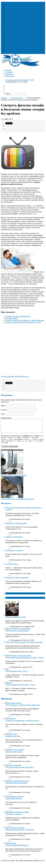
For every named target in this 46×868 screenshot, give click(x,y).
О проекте (9, 72)
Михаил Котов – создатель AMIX (13, 475)
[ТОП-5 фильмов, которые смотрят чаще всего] (13, 703)
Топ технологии (11, 19)
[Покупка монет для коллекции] (17, 628)
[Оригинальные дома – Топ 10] (7, 669)
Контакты (9, 74)
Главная (8, 70)
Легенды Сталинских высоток (17, 577)
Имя (3, 406)
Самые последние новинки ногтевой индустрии (23, 642)
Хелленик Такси (11, 564)
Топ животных (11, 7)
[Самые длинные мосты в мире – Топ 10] (8, 683)
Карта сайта (9, 76)
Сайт (3, 414)
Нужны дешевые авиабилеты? (16, 845)
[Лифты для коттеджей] (14, 750)
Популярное (10, 598)
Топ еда (8, 5)
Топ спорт (9, 17)
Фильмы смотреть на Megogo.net (17, 316)
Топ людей (9, 3)
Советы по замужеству (14, 537)
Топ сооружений (11, 15)
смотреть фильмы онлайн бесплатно (15, 376)
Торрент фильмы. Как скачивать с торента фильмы (24, 320)
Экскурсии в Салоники (14, 550)
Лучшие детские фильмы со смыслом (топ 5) (22, 720)
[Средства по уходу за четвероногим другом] (12, 497)
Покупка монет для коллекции (17, 630)
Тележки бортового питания (16, 783)
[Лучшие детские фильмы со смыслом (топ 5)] (10, 718)
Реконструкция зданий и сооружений (19, 829)
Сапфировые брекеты (13, 798)
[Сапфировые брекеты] (14, 796)
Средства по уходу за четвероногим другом (17, 499)
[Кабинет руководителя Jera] (12, 615)
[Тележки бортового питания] (17, 781)
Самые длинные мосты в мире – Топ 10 (20, 685)
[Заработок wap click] (11, 734)
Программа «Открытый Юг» (16, 523)
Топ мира (9, 13)
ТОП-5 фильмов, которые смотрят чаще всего (22, 705)
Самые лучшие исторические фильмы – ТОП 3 (23, 322)
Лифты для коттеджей (13, 752)
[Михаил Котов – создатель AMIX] (12, 474)
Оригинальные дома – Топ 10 (16, 671)
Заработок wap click (12, 736)
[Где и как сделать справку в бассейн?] (13, 765)
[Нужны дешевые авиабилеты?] (10, 843)
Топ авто (8, 21)
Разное (7, 25)
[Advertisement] (23, 350)
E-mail (4, 410)
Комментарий (6, 418)
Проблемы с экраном (13, 814)
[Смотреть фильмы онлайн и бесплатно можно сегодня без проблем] (17, 272)
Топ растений (10, 9)
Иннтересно (6, 698)
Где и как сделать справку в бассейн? (19, 767)
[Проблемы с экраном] (17, 812)
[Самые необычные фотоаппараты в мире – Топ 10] (18, 655)
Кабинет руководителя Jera (15, 617)
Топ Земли (9, 11)
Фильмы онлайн (11, 318)
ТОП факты (10, 593)
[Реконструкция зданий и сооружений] (14, 827)
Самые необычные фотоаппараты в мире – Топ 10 (24, 657)
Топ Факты (9, 23)
